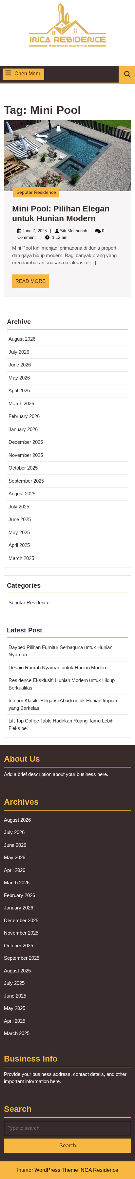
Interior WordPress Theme (47, 1170)
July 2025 (19, 506)
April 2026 (19, 390)
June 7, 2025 (34, 230)
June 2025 (20, 519)
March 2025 (21, 558)
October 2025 (23, 468)
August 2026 (22, 339)
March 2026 (21, 403)
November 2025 (26, 455)
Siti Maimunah (73, 230)
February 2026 (24, 416)
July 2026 (19, 352)
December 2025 (26, 442)
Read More (32, 283)
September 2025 (26, 481)
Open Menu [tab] (28, 74)
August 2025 (22, 493)
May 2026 (19, 377)
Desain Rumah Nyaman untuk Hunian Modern (58, 667)
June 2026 (20, 364)
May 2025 (19, 532)
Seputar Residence (36, 192)
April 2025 (19, 545)
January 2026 (23, 429)
